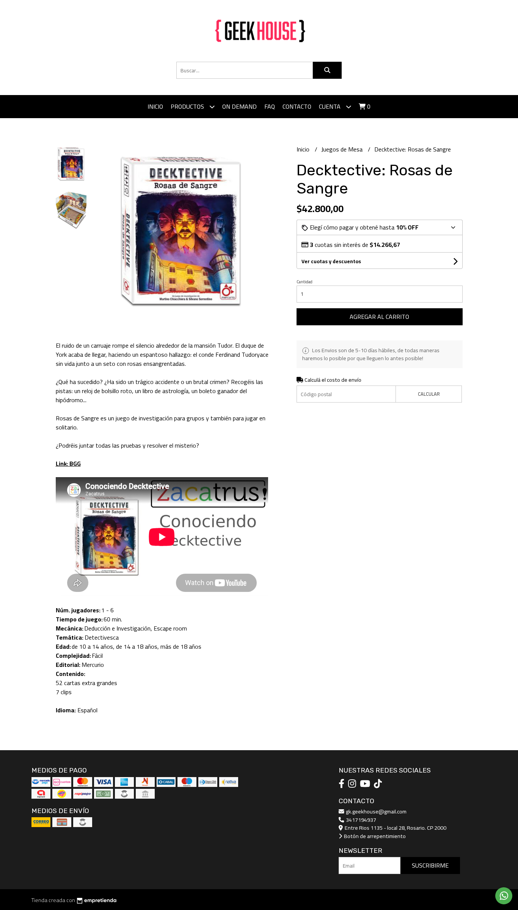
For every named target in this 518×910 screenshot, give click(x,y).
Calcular (429, 393)
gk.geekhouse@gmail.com (376, 811)
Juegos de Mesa (342, 149)
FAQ (269, 106)
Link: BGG (68, 463)
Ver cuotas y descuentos (331, 261)
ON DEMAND (239, 106)
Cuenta (330, 106)
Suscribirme (430, 865)
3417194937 (360, 820)
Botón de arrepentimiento (374, 836)
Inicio (155, 106)
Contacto (297, 106)
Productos (188, 106)
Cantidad (304, 282)
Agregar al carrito (379, 316)
